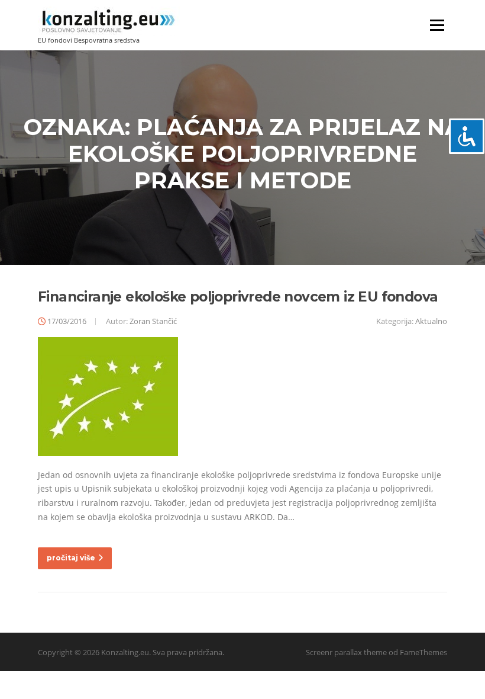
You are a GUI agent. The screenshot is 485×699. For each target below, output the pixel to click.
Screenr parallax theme (346, 652)
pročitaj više (71, 557)
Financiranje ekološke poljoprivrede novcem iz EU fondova (238, 296)
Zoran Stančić (153, 321)
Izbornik (436, 25)
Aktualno (431, 321)
